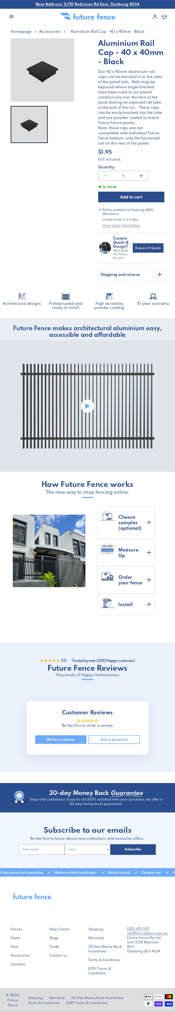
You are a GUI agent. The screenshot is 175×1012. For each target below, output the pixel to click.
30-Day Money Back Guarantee (104, 948)
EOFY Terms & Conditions (99, 970)
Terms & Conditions (104, 960)
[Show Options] (108, 849)
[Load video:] (87, 406)
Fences (16, 929)
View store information (121, 225)
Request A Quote (148, 248)
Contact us (58, 955)
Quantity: (106, 167)
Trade (54, 946)
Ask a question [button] (114, 739)
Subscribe (133, 849)
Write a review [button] (61, 739)
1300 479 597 (138, 929)
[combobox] (85, 849)
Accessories (50, 31)
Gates (15, 938)
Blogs (54, 938)
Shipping (95, 929)
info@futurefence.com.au (147, 933)
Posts (15, 946)
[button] (11, 16)
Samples (18, 964)
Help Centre (60, 929)
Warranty (96, 938)
